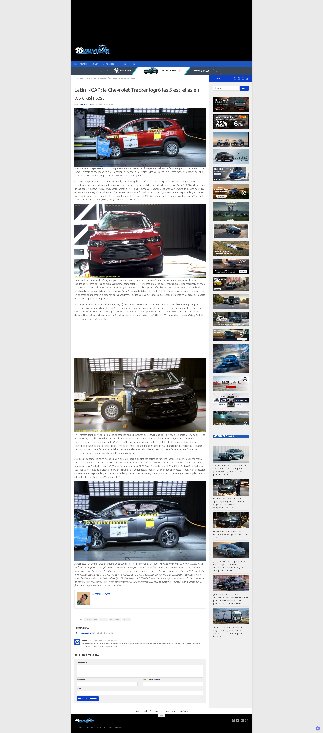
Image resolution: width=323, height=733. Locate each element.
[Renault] (231, 340)
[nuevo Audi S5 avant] (231, 273)
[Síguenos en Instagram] (247, 78)
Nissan (113, 78)
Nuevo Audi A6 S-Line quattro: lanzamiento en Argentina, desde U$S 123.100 (230, 534)
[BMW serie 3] (231, 372)
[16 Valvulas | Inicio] (93, 50)
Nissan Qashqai (115, 619)
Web (79, 689)
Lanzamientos (80, 64)
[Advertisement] (161, 20)
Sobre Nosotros (151, 711)
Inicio (137, 711)
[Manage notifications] (318, 728)
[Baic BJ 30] (231, 111)
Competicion (108, 64)
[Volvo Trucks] (231, 407)
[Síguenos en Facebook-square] (234, 78)
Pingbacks (106, 633)
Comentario (82, 663)
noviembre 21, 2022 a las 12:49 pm (104, 640)
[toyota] (231, 326)
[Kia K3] (231, 181)
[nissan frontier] (231, 390)
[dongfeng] (231, 146)
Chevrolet (80, 78)
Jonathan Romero (86, 105)
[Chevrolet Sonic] (231, 291)
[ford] (231, 220)
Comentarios (86, 633)
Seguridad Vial (127, 78)
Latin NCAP (103, 619)
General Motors (97, 78)
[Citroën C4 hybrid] (231, 425)
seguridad (126, 619)
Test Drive (95, 64)
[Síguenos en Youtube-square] (243, 78)
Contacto (184, 711)
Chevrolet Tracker (91, 619)
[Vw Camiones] (231, 308)
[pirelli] (231, 128)
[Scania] (231, 256)
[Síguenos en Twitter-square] (238, 78)
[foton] (161, 71)
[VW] (231, 198)
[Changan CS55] (231, 163)
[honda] (231, 238)
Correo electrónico (151, 680)
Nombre (81, 680)
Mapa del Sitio (169, 711)
